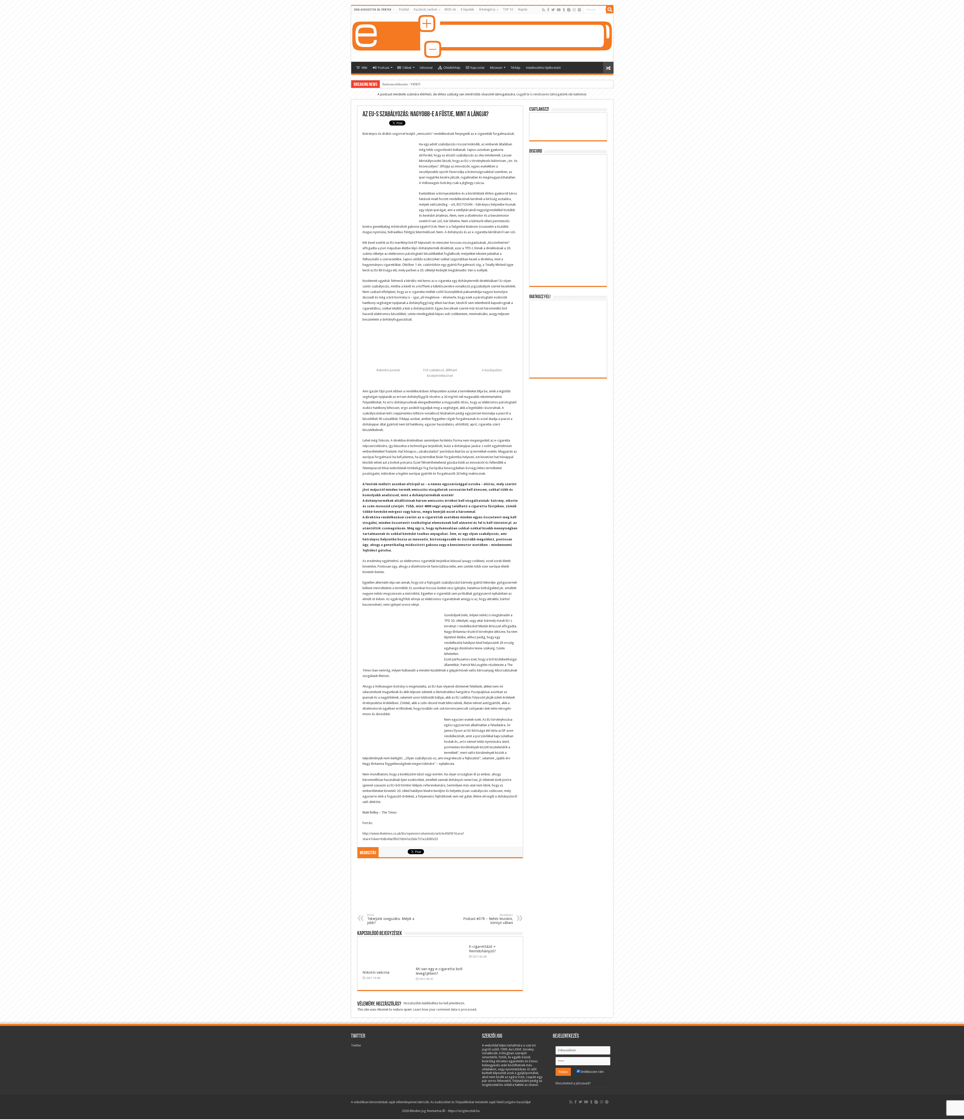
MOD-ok (450, 9)
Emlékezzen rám (592, 1072)
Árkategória (487, 9)
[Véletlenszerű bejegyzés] (608, 68)
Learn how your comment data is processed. (445, 1009)
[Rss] (543, 10)
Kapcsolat (477, 68)
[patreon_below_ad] (439, 888)
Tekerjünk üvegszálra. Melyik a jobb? (390, 919)
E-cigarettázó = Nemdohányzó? (482, 948)
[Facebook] (548, 10)
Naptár (523, 9)
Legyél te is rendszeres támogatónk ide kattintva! (551, 94)
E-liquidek (467, 9)
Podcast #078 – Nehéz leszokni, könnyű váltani (488, 919)
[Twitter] (553, 10)
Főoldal (404, 9)
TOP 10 (508, 9)
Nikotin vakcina (376, 972)
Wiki (364, 68)
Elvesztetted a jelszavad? (573, 1083)
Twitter (358, 1036)
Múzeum (496, 68)
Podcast (383, 68)
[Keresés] (610, 9)
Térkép (515, 68)
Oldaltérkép (451, 68)
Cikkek (406, 68)
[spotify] (579, 10)
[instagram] (574, 10)
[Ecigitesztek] (482, 38)
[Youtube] (558, 10)
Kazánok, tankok (425, 9)
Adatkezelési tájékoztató (543, 68)
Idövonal (426, 68)
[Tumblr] (564, 10)
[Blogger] (569, 10)
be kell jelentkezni (451, 1003)
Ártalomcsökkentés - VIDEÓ (401, 84)
